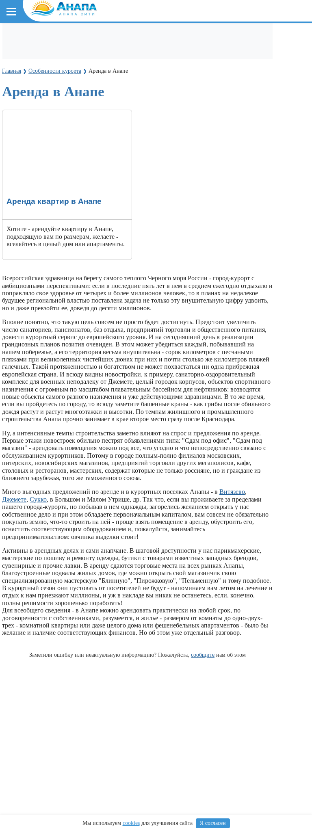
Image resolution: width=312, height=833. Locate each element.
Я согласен (213, 823)
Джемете (14, 499)
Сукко (38, 499)
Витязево (232, 491)
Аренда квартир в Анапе (37, 113)
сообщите (202, 654)
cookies (131, 823)
